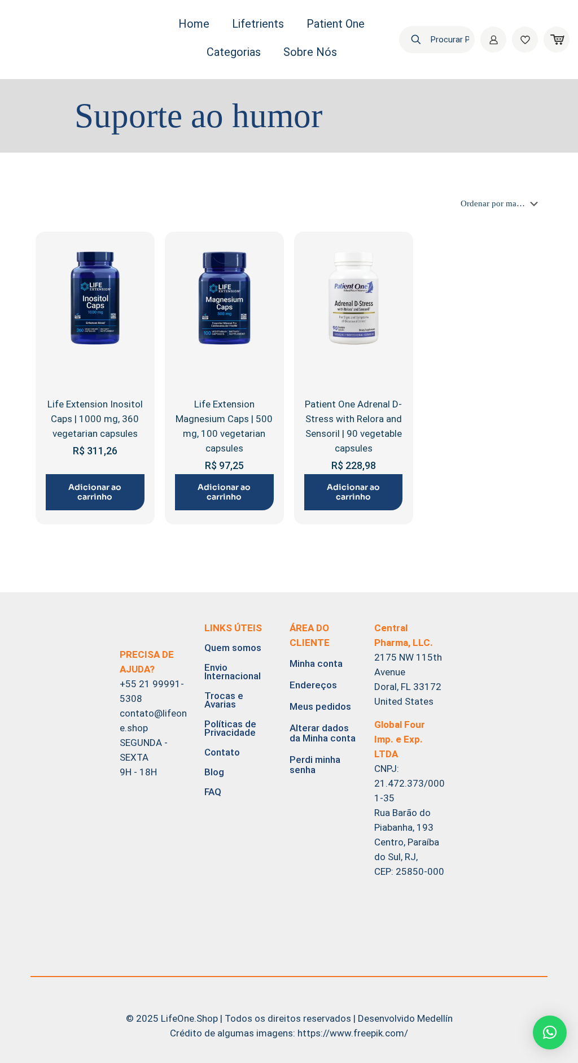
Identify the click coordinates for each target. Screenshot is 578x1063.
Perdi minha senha (315, 764)
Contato (222, 752)
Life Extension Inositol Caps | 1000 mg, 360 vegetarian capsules (95, 418)
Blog (214, 772)
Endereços (313, 685)
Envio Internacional (232, 672)
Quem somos (232, 647)
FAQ (212, 791)
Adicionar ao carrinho (94, 492)
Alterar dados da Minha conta (323, 733)
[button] (550, 1032)
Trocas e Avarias (223, 700)
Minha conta (316, 663)
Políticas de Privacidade (230, 728)
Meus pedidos (320, 706)
